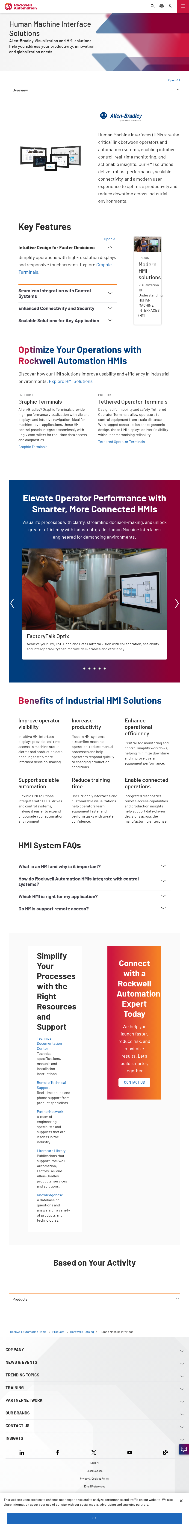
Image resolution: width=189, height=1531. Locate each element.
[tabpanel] (94, 698)
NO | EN (94, 1463)
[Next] (177, 604)
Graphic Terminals (32, 447)
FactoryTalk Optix (36, 551)
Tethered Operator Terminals (121, 442)
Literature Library (51, 1151)
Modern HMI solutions (143, 242)
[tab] (84, 668)
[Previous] (12, 604)
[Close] (181, 1500)
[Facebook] (58, 1451)
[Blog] (166, 1451)
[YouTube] (130, 1451)
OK (94, 1518)
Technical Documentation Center (49, 1043)
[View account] (170, 6)
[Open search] (153, 6)
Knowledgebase (50, 1195)
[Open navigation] (183, 6)
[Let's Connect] (184, 1449)
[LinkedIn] (23, 1451)
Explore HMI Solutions (71, 381)
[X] (94, 1451)
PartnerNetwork (50, 1112)
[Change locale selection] (161, 6)
